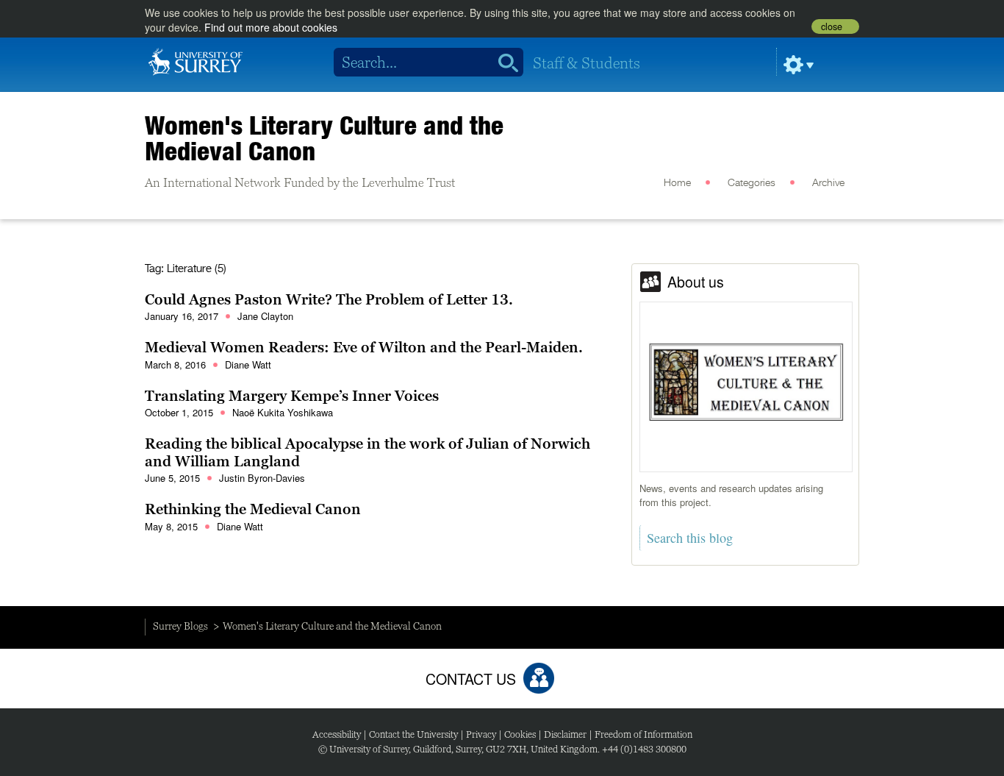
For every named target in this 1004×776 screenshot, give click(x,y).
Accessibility (336, 734)
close (831, 26)
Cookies (520, 734)
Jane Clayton (265, 316)
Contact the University (413, 734)
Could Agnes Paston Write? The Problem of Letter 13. (329, 299)
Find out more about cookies (270, 27)
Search (503, 62)
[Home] (195, 60)
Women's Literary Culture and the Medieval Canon (324, 138)
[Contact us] (538, 678)
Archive (828, 183)
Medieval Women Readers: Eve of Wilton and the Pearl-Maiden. (364, 347)
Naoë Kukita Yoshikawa (282, 412)
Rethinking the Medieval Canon (253, 509)
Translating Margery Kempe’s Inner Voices (292, 396)
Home (677, 183)
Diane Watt (248, 364)
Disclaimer (565, 734)
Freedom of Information (643, 734)
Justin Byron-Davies (262, 478)
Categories (751, 183)
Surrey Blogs (180, 626)
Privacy (481, 734)
